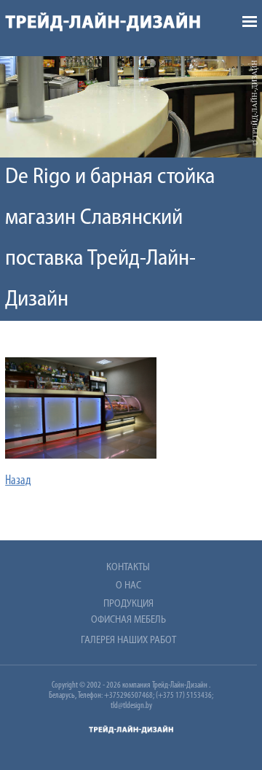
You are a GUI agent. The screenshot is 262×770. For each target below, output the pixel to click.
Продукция (128, 604)
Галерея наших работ (128, 640)
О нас (128, 585)
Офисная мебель (128, 620)
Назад (18, 481)
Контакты (128, 567)
